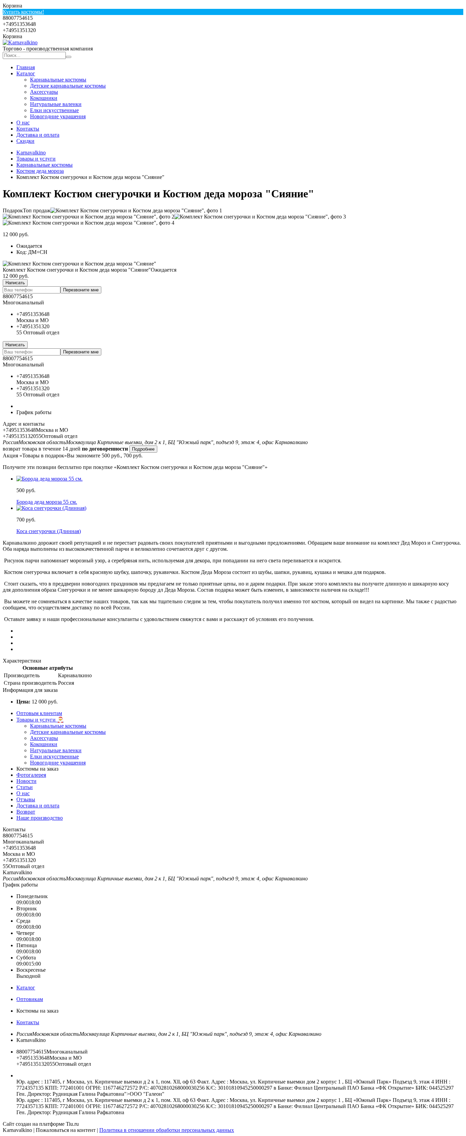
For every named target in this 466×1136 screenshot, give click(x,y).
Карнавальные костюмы (58, 79)
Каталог (25, 73)
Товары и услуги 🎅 (40, 720)
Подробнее (143, 449)
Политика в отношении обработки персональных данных (166, 1130)
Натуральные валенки (56, 104)
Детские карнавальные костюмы (68, 86)
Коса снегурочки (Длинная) (48, 531)
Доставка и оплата (37, 135)
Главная (25, 67)
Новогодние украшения (58, 116)
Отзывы (25, 799)
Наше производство (39, 818)
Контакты (27, 129)
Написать (15, 282)
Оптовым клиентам (39, 713)
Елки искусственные (54, 110)
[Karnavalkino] (20, 42)
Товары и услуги (36, 159)
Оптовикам (29, 999)
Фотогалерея (31, 775)
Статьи (24, 787)
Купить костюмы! (23, 12)
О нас (23, 122)
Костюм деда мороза (40, 171)
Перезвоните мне (81, 289)
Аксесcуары (44, 92)
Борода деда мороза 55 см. (46, 502)
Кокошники (43, 98)
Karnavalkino (31, 152)
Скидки (25, 141)
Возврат (25, 812)
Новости (26, 781)
